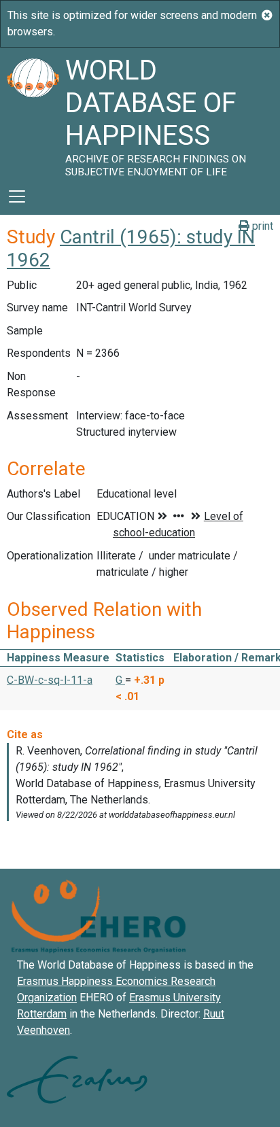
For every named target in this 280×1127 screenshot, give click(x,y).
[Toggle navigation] (17, 196)
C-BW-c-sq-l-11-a (49, 680)
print (261, 226)
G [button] (120, 680)
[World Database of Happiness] (32, 113)
